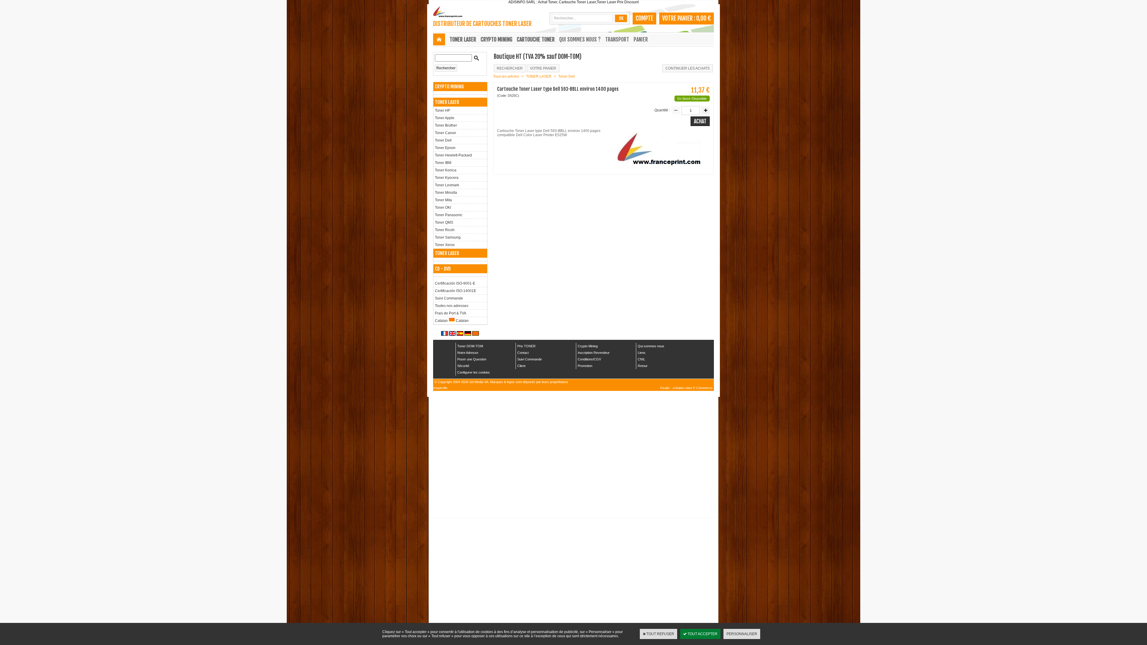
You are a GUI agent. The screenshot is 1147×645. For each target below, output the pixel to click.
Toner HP (442, 110)
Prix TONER (526, 346)
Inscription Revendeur (594, 352)
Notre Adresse (467, 352)
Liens (641, 352)
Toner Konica (445, 170)
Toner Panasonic (448, 215)
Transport (617, 39)
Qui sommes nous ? (580, 39)
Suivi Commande (449, 298)
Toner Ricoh (445, 230)
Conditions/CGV (589, 359)
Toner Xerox (445, 245)
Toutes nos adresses (451, 306)
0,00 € (703, 18)
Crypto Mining (588, 346)
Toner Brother (446, 125)
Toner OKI (443, 207)
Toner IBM (443, 163)
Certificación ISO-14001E (455, 291)
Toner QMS (444, 222)
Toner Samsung (448, 237)
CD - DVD (443, 269)
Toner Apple (444, 118)
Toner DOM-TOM (470, 346)
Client (521, 366)
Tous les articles (506, 76)
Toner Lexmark (447, 185)
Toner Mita (443, 200)
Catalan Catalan (452, 321)
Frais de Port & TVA (450, 313)
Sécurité (463, 366)
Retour (643, 366)
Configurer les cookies (473, 372)
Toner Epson (445, 148)
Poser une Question (471, 359)
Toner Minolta (446, 193)
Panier (641, 39)
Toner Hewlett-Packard (453, 155)
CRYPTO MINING (496, 39)
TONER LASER (463, 39)
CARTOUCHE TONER (536, 39)
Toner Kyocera (447, 178)
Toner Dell (443, 140)
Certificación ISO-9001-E (455, 283)
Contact (523, 352)
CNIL (641, 359)
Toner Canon (445, 133)
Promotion (585, 366)
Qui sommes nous (651, 346)
